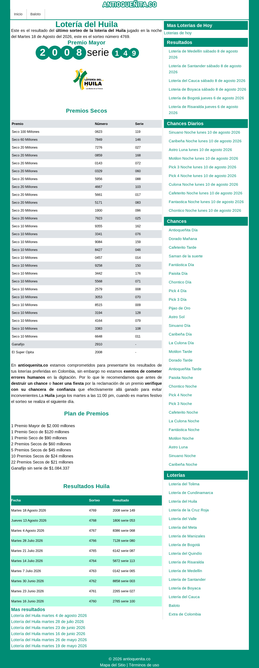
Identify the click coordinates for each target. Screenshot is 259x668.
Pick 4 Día (178, 291)
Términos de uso (144, 665)
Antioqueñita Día (183, 230)
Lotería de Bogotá (184, 545)
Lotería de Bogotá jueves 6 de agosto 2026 (206, 98)
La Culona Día (181, 343)
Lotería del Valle (183, 519)
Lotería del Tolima (184, 484)
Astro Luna (178, 447)
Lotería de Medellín (185, 571)
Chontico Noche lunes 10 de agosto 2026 (205, 210)
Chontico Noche (183, 386)
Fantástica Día (181, 265)
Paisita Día (178, 273)
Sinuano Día (179, 325)
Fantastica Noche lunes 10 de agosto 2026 (206, 202)
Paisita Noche (181, 377)
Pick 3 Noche (180, 404)
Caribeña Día (180, 334)
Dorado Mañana (183, 239)
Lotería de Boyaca (185, 588)
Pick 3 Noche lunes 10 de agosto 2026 (202, 167)
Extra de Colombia (185, 614)
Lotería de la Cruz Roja (189, 510)
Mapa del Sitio (112, 665)
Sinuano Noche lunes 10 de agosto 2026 (204, 132)
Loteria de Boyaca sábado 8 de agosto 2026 (207, 89)
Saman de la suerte (186, 256)
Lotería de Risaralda (186, 562)
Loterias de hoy (178, 33)
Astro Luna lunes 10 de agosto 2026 (200, 150)
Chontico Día (180, 282)
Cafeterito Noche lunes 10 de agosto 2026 (205, 193)
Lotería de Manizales (187, 536)
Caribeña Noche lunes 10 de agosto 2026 (205, 141)
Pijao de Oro (179, 308)
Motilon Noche (181, 438)
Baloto (35, 14)
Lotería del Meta (183, 527)
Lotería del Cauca (184, 597)
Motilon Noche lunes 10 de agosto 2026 (203, 158)
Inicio (18, 14)
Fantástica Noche (184, 430)
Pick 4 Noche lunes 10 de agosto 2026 (202, 176)
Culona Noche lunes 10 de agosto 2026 (203, 184)
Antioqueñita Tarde (185, 369)
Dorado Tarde (181, 360)
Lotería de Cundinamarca (191, 493)
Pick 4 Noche (180, 395)
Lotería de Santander (187, 579)
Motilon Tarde (180, 351)
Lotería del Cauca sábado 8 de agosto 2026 (207, 81)
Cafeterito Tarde (182, 247)
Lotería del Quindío (185, 553)
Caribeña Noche (183, 464)
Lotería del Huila (183, 501)
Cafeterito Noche (183, 412)
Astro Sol (177, 317)
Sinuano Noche (182, 456)
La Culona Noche (184, 421)
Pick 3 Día (178, 299)
